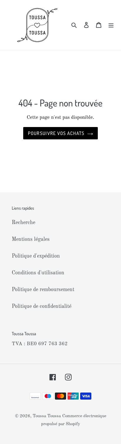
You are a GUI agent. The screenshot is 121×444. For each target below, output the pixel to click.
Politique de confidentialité (41, 306)
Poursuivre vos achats (56, 133)
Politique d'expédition (36, 256)
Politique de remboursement (43, 289)
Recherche (23, 222)
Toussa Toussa (47, 416)
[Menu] (111, 25)
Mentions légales (31, 239)
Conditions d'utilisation (38, 273)
